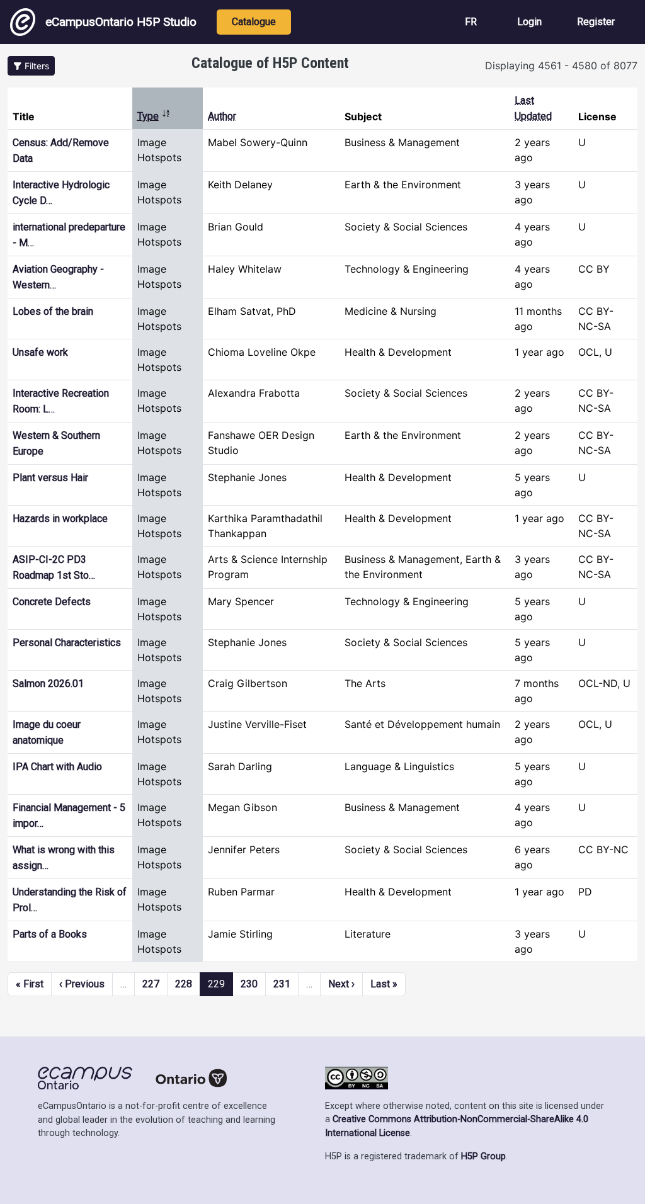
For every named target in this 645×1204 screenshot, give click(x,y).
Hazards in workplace (60, 519)
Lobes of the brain (53, 311)
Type (154, 116)
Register (596, 22)
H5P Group (483, 1156)
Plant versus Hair (50, 478)
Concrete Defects (52, 602)
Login (529, 22)
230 (249, 984)
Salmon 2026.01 (48, 684)
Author (222, 116)
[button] (31, 66)
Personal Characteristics (67, 643)
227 (150, 984)
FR (471, 22)
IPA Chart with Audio (57, 767)
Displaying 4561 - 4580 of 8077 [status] (561, 65)
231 (281, 984)
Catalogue (254, 22)
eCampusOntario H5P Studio (121, 21)
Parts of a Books (50, 934)
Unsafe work (40, 352)
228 (183, 984)
